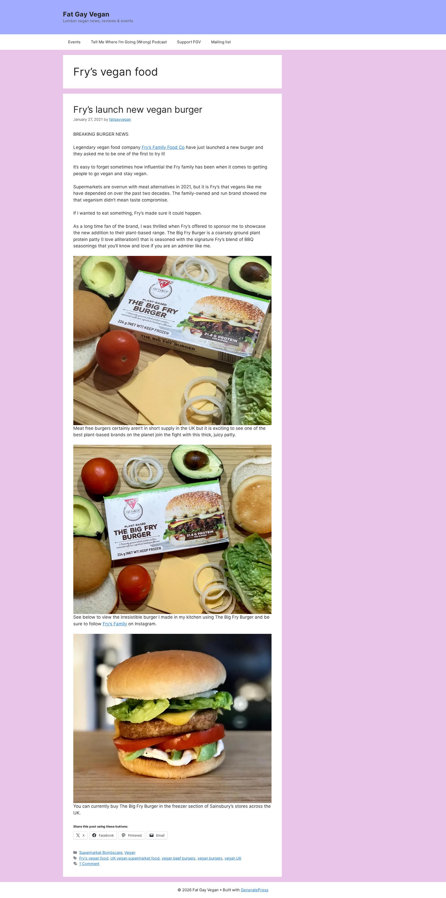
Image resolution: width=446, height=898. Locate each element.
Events (74, 41)
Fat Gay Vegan (86, 14)
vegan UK (233, 858)
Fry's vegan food (93, 858)
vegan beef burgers (178, 858)
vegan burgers (209, 858)
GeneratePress (254, 889)
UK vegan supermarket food (135, 858)
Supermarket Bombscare (100, 852)
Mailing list (221, 41)
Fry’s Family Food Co (163, 147)
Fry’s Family (115, 623)
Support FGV (189, 41)
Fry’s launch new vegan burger (137, 109)
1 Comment (89, 863)
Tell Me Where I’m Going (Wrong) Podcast (129, 41)
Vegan (129, 852)
